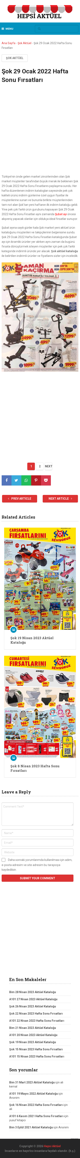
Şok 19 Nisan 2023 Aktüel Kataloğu (32, 640)
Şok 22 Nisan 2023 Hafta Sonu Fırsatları (36, 1013)
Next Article (59, 498)
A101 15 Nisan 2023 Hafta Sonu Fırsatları (36, 1056)
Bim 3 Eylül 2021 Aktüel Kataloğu (31, 1127)
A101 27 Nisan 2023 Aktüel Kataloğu (33, 999)
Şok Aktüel (24, 43)
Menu (9, 28)
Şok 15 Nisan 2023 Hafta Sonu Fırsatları (36, 1049)
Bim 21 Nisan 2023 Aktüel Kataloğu (32, 1027)
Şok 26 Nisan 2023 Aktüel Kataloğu (32, 1006)
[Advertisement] (40, 133)
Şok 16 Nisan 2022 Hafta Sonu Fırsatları (36, 1105)
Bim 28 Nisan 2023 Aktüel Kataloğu (32, 992)
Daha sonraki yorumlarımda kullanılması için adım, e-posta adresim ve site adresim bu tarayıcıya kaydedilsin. (37, 864)
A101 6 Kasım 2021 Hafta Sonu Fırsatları (36, 1116)
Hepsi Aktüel (52, 1146)
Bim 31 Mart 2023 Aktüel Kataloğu (32, 1082)
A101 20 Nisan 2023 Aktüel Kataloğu (33, 1035)
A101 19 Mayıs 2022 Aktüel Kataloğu (33, 1093)
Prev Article (21, 498)
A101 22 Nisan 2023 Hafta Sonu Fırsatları (36, 1020)
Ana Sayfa (8, 43)
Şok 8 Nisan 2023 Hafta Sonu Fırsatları (34, 768)
